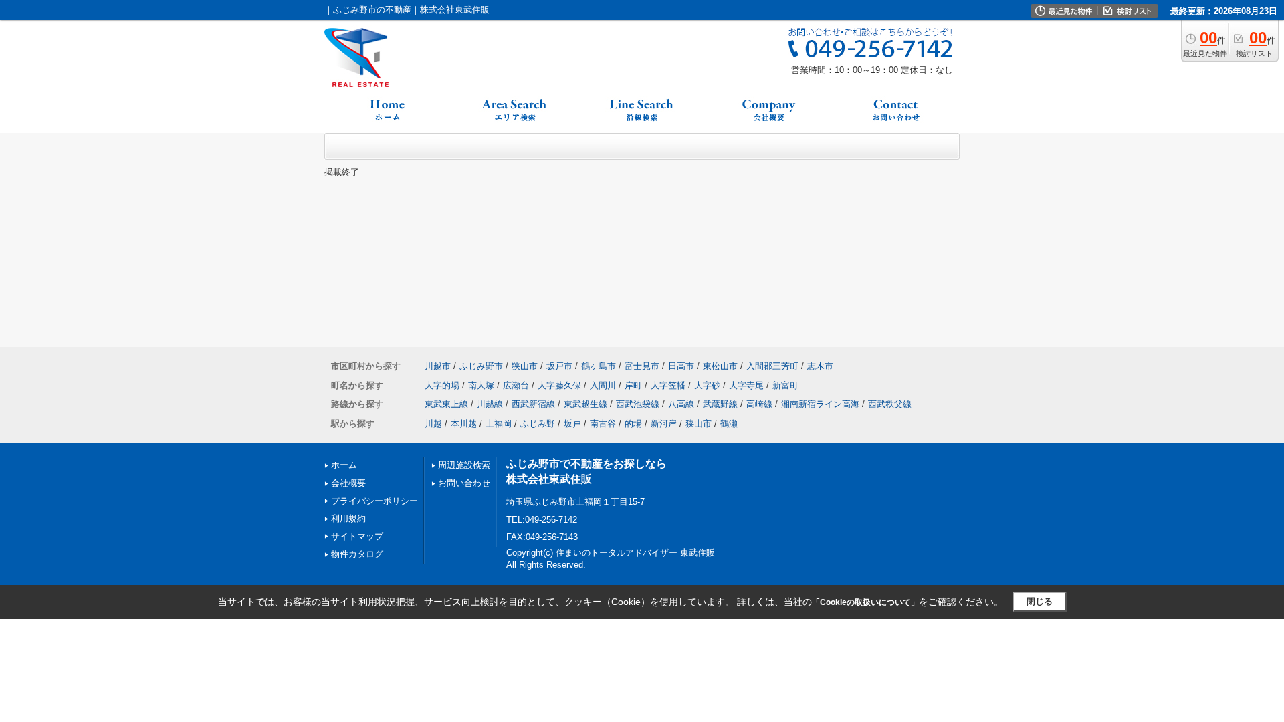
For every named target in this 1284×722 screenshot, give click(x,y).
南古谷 (603, 423)
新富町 (785, 385)
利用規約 (348, 518)
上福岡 (499, 423)
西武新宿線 (533, 404)
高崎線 (759, 404)
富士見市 (642, 366)
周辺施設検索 (464, 465)
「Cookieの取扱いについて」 (865, 602)
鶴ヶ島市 (598, 366)
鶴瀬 (729, 423)
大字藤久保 (559, 385)
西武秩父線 (890, 404)
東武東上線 (446, 404)
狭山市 (525, 366)
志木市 (820, 366)
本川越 (464, 423)
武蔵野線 (720, 404)
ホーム (344, 465)
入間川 (603, 385)
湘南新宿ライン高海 (820, 404)
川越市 (438, 366)
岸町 (633, 385)
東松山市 (720, 366)
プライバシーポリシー (374, 501)
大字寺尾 (746, 385)
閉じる (1040, 601)
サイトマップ (357, 536)
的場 (633, 423)
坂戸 (572, 423)
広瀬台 (516, 385)
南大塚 (481, 385)
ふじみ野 (537, 423)
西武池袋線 (637, 404)
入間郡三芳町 (772, 366)
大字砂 (707, 385)
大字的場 (442, 385)
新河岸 (664, 423)
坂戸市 (559, 366)
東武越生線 (585, 404)
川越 (433, 423)
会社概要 (348, 483)
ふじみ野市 (481, 366)
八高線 (681, 404)
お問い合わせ (464, 483)
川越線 (490, 404)
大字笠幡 (668, 385)
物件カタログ (357, 554)
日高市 (681, 366)
